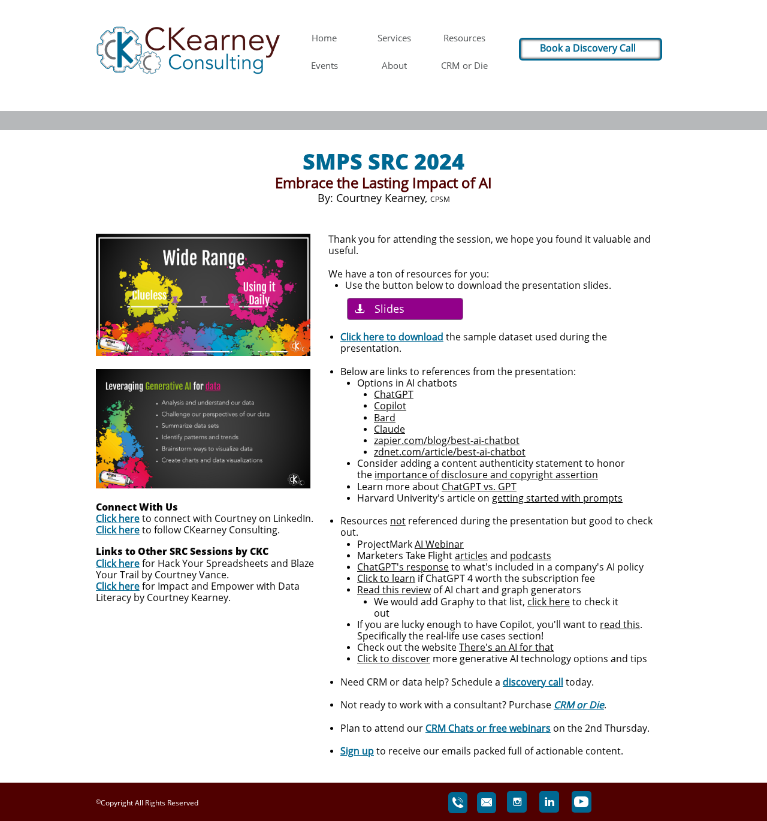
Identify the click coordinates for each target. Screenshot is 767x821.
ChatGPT (393, 394)
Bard (384, 417)
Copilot (390, 405)
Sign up (357, 750)
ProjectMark (386, 544)
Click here (118, 518)
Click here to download (391, 336)
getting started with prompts (557, 498)
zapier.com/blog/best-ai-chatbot (447, 440)
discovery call (533, 682)
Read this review (394, 589)
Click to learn (386, 578)
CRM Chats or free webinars (488, 728)
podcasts (530, 555)
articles (471, 555)
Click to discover (393, 658)
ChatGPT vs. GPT (479, 486)
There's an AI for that (506, 647)
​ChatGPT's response (403, 567)
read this (620, 624)
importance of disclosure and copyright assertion (486, 474)
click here (548, 601)
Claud (387, 429)
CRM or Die (579, 704)
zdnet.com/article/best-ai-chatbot (450, 451)
